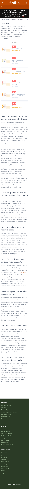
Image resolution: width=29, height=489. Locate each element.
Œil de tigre (4, 459)
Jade (2, 455)
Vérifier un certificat (6, 416)
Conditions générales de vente (9, 412)
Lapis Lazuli (4, 457)
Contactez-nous (5, 407)
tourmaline (4, 277)
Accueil (3, 19)
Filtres (15, 42)
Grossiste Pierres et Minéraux (9, 421)
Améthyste (4, 452)
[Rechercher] (27, 7)
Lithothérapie (4, 466)
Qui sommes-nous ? (6, 405)
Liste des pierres (5, 464)
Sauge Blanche (5, 468)
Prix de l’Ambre (5, 440)
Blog (2, 473)
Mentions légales (5, 410)
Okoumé (3, 470)
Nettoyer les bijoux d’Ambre (8, 438)
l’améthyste (22, 272)
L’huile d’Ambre (5, 442)
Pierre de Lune (5, 461)
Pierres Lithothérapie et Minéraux (14, 19)
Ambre (3, 429)
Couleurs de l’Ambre (6, 433)
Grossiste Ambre (5, 419)
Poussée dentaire (5, 431)
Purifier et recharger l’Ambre (8, 436)
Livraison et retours (6, 414)
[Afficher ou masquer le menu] (2, 2)
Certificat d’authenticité (7, 444)
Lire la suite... (5, 38)
